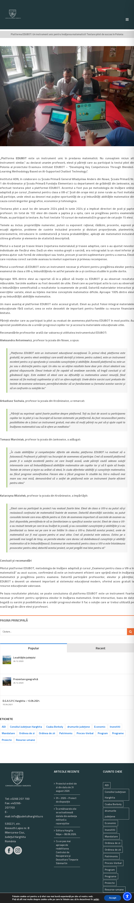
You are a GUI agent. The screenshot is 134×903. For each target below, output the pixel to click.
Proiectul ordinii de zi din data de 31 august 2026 (66, 787)
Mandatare (8, 733)
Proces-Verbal (85, 733)
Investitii (115, 727)
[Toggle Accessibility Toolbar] (127, 896)
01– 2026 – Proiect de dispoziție (66, 800)
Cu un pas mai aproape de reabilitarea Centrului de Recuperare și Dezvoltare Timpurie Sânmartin (67, 852)
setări (96, 899)
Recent (100, 648)
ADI (4, 727)
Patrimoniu (65, 733)
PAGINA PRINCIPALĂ (14, 620)
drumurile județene (78, 727)
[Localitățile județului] (7, 658)
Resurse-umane (25, 740)
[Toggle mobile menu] (127, 19)
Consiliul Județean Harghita (26, 727)
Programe (118, 733)
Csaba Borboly (54, 727)
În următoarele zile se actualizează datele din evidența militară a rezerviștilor (66, 816)
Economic (100, 727)
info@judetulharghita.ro (27, 816)
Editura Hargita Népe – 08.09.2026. (66, 832)
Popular (33, 648)
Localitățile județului (24, 657)
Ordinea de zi (27, 733)
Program (103, 733)
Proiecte (7, 740)
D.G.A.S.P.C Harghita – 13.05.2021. (21, 701)
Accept (112, 897)
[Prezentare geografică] (7, 679)
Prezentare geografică (25, 679)
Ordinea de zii (47, 733)
